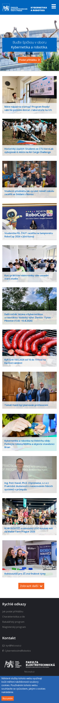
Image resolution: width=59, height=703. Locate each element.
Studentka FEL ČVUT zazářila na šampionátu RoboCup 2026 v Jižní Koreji (28, 235)
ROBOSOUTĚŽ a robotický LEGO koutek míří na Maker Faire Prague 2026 (28, 530)
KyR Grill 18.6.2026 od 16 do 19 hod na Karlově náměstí (25, 361)
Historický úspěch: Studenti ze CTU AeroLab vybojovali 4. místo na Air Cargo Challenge (28, 150)
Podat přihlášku (28, 59)
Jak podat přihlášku (12, 611)
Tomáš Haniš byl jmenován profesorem (26, 405)
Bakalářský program (13, 621)
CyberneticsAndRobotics (18, 650)
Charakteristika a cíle (13, 616)
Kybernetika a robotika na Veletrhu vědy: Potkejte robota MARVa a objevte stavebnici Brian (29, 444)
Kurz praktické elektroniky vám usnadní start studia (26, 277)
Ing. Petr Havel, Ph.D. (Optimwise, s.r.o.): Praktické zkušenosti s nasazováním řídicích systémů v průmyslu (28, 486)
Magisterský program (14, 627)
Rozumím (8, 698)
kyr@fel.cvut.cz (13, 645)
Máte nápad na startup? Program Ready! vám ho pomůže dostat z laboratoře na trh (28, 108)
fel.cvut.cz (29, 671)
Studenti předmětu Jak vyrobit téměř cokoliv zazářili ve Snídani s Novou (29, 193)
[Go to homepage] (24, 11)
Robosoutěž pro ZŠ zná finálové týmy (25, 573)
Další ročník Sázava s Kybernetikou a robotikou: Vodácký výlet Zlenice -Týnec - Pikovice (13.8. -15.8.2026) (28, 317)
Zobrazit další (29, 586)
